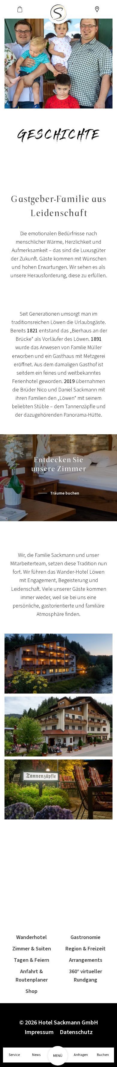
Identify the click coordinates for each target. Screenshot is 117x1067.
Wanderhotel (31, 937)
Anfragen (81, 1054)
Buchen (103, 1054)
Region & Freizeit (85, 949)
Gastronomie (85, 937)
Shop (32, 991)
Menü (57, 1055)
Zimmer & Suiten (31, 949)
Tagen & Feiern (31, 960)
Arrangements (85, 960)
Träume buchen (64, 493)
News (36, 1054)
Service (14, 1054)
